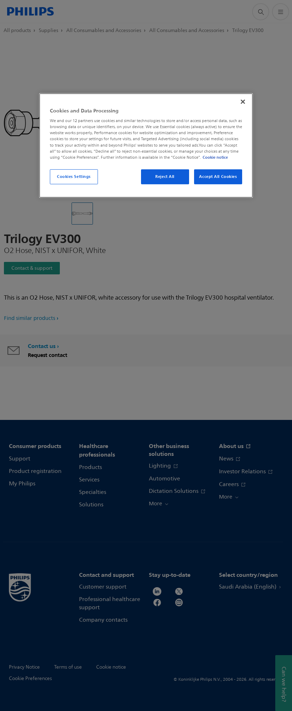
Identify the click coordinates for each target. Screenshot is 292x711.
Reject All (164, 176)
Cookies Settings (74, 176)
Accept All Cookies (218, 176)
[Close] (243, 101)
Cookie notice (215, 156)
